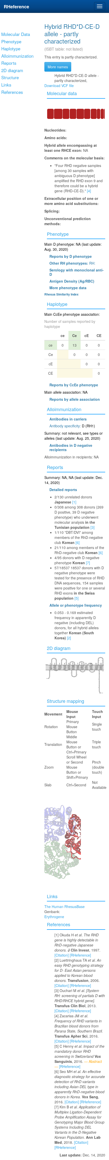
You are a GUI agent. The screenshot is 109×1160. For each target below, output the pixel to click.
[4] (89, 190)
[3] (92, 527)
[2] (69, 637)
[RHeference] (80, 955)
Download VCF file (59, 85)
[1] (74, 501)
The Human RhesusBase (64, 906)
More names (58, 66)
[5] (77, 598)
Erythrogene (54, 916)
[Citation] (62, 955)
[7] (88, 562)
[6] (78, 542)
